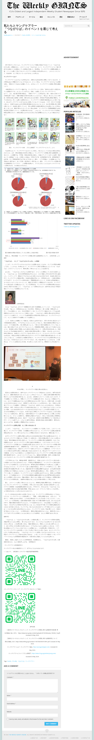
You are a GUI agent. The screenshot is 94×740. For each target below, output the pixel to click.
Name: (9, 695)
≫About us (34, 738)
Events (24, 35)
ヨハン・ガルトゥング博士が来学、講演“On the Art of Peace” (83, 208)
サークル (32, 17)
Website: (9, 711)
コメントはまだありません (38, 35)
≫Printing (64, 738)
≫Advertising (53, 738)
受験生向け (71, 17)
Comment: (10, 677)
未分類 (28, 35)
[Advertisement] (32, 50)
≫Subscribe (74, 738)
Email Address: (11, 703)
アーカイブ (84, 18)
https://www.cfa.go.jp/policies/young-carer (44, 653)
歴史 (61, 17)
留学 (9, 17)
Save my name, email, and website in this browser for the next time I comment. (31, 719)
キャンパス (51, 17)
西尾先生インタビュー (82, 196)
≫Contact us (85, 738)
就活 (41, 17)
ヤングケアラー (29, 661)
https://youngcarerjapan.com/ (41, 647)
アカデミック (20, 17)
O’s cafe (14, 661)
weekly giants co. (8, 35)
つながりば (21, 661)
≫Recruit (43, 738)
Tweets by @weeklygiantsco (71, 226)
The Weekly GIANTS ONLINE (17, 735)
